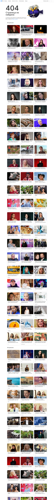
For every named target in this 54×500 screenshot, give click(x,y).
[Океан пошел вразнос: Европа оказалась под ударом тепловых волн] (13, 463)
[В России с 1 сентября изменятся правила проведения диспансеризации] (13, 85)
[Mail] (1, 1)
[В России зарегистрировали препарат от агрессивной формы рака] (27, 325)
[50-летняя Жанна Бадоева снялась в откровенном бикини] (13, 125)
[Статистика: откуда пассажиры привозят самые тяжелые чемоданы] (13, 272)
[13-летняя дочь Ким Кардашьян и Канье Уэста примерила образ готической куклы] (27, 272)
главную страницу (15, 19)
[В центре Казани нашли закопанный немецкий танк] (40, 58)
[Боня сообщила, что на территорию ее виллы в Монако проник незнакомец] (40, 218)
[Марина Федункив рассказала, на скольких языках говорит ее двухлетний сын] (13, 138)
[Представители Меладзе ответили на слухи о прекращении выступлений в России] (13, 419)
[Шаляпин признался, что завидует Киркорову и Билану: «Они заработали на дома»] (40, 138)
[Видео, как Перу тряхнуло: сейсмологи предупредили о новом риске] (40, 312)
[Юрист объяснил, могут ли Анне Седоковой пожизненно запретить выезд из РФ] (27, 138)
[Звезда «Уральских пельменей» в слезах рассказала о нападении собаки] (40, 98)
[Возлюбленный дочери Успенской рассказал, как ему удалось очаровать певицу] (13, 339)
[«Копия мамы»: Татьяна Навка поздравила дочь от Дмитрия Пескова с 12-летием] (40, 111)
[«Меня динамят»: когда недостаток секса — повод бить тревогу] (13, 405)
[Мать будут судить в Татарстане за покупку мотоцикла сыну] (27, 31)
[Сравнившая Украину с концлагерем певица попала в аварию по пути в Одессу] (27, 58)
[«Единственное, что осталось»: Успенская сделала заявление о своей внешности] (40, 449)
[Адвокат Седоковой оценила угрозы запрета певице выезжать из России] (40, 272)
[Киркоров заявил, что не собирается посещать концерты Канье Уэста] (13, 379)
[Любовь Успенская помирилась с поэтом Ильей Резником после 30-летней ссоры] (40, 379)
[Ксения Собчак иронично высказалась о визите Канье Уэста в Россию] (27, 392)
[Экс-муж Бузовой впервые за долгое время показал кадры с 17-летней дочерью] (13, 111)
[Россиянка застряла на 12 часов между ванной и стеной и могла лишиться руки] (40, 232)
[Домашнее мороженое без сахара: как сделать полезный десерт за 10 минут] (27, 405)
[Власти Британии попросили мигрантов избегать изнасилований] (27, 463)
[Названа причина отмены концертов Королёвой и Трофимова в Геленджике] (40, 44)
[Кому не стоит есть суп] (13, 325)
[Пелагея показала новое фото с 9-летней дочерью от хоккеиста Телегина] (13, 71)
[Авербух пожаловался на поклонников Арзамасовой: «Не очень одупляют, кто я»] (40, 258)
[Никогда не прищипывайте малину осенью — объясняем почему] (27, 490)
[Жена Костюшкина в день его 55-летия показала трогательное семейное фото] (27, 245)
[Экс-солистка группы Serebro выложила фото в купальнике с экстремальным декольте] (27, 312)
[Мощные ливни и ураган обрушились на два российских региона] (27, 151)
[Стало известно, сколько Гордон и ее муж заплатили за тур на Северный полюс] (27, 165)
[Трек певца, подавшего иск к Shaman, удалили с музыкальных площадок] (40, 125)
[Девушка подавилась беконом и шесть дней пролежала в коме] (40, 298)
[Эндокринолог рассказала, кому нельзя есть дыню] (40, 205)
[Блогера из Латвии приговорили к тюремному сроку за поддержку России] (13, 178)
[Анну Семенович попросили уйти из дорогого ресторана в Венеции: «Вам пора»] (13, 31)
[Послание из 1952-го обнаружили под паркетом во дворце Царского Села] (13, 436)
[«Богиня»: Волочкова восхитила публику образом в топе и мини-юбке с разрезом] (40, 339)
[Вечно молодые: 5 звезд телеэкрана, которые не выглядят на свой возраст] (27, 85)
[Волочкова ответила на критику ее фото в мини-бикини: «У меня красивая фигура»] (13, 165)
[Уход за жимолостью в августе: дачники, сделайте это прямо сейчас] (27, 191)
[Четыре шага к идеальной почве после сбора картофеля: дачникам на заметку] (27, 71)
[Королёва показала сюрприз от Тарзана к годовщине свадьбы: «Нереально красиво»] (40, 436)
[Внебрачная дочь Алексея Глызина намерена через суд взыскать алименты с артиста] (27, 436)
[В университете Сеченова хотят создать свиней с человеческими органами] (27, 125)
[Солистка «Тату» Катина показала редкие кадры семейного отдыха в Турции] (13, 218)
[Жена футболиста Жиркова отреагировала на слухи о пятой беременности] (27, 285)
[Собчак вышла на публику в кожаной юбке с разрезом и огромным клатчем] (40, 405)
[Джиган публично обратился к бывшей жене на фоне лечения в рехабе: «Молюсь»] (27, 365)
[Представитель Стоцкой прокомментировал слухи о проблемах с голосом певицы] (27, 379)
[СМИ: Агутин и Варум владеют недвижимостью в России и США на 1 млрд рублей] (13, 490)
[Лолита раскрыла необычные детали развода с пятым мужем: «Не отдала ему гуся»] (40, 165)
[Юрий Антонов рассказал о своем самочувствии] (40, 285)
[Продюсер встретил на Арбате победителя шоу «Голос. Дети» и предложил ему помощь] (27, 178)
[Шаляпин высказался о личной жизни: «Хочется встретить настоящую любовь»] (13, 298)
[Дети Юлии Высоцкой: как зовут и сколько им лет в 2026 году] (40, 85)
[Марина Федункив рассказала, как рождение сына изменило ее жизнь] (40, 325)
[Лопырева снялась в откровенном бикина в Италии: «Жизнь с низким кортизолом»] (40, 365)
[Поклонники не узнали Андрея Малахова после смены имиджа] (27, 218)
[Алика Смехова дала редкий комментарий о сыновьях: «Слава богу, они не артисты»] (40, 352)
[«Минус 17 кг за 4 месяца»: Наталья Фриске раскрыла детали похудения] (40, 392)
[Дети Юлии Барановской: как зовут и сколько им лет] (40, 463)
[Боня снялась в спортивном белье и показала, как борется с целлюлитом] (13, 392)
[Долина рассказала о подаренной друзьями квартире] (27, 298)
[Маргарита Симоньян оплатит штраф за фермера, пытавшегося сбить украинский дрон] (13, 312)
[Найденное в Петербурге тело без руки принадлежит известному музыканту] (13, 44)
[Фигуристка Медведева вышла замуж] (40, 191)
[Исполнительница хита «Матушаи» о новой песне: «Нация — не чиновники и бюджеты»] (13, 205)
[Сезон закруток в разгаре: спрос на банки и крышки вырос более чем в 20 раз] (27, 339)
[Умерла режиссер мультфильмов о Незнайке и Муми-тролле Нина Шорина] (40, 151)
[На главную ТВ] (2, 1)
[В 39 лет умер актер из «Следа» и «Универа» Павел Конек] (27, 476)
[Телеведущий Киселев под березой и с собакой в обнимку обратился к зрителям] (27, 44)
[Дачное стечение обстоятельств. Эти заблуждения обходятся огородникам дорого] (13, 151)
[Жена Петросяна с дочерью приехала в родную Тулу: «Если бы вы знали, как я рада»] (27, 449)
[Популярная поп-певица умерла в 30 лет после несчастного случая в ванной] (40, 31)
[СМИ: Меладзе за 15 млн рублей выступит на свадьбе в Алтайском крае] (13, 258)
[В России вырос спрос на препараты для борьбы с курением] (27, 205)
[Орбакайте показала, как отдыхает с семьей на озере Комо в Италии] (40, 178)
